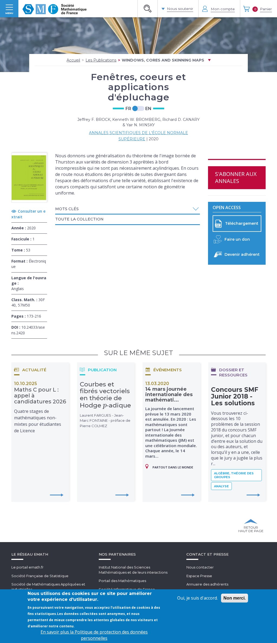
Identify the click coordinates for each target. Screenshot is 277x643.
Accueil (73, 60)
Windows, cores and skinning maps (163, 60)
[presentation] (105, 405)
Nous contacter (200, 567)
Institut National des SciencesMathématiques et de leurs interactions (133, 569)
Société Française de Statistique (39, 576)
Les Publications (100, 60)
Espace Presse (199, 576)
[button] (127, 209)
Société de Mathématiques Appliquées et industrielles (48, 586)
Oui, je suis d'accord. (197, 598)
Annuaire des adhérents (207, 584)
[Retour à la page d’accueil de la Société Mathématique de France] (54, 8)
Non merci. (234, 598)
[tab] (127, 209)
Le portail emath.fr (27, 567)
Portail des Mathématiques (122, 581)
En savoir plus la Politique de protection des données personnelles (94, 635)
